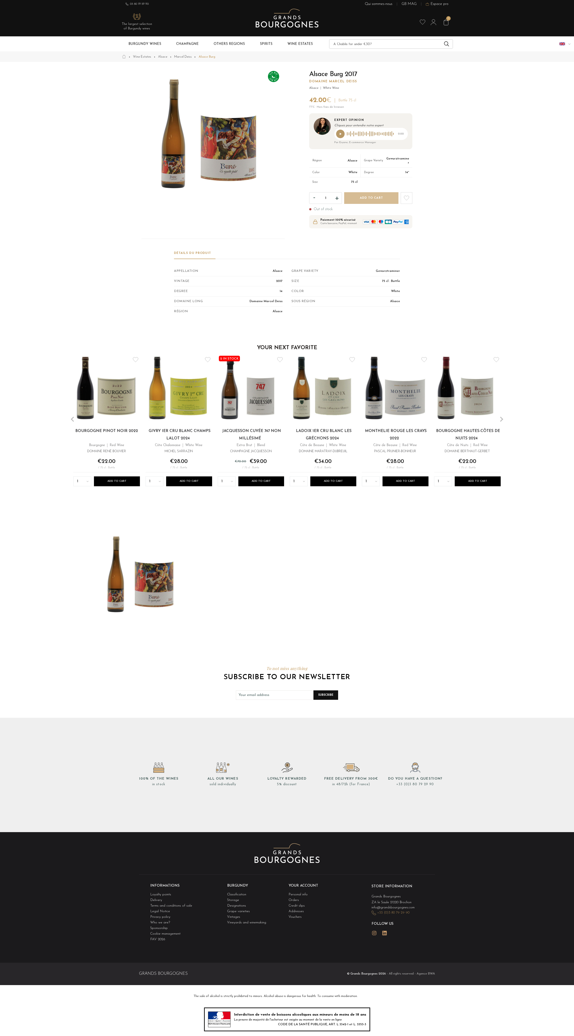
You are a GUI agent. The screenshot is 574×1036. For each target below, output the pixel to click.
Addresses (296, 911)
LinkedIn (384, 933)
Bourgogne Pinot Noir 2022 (106, 431)
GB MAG (409, 4)
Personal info (298, 894)
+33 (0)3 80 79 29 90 (415, 784)
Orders (294, 900)
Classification (236, 894)
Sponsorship (159, 928)
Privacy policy (160, 917)
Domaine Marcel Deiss (333, 81)
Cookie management (165, 934)
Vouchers (295, 917)
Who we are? (160, 922)
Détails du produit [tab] (192, 253)
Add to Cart (116, 481)
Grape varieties (238, 911)
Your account (303, 886)
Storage (233, 900)
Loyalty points (160, 894)
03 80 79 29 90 (139, 3)
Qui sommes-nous (378, 4)
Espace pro (439, 4)
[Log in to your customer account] (433, 22)
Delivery (156, 900)
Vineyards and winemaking (246, 922)
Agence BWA (426, 973)
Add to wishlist (406, 198)
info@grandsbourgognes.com (393, 907)
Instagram (374, 933)
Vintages (233, 917)
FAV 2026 (157, 939)
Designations (236, 905)
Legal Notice (160, 911)
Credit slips (297, 905)
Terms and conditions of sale (171, 905)
